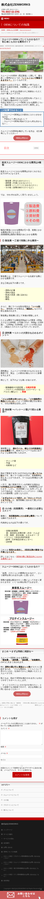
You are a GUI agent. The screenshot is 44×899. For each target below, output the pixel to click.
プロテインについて (11, 805)
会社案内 (6, 843)
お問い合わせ (8, 847)
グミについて (8, 790)
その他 (6, 800)
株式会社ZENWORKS (15, 4)
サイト (3, 760)
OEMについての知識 (10, 852)
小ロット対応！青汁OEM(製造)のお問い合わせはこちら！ (21, 869)
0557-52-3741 (13, 11)
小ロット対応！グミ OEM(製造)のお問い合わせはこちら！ (21, 875)
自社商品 (6, 880)
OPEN (36, 148)
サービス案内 (8, 834)
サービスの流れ (9, 839)
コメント (5, 728)
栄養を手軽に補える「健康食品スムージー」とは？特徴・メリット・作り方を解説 (11, 705)
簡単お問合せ (22, 138)
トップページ (8, 830)
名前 (3, 747)
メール (4, 753)
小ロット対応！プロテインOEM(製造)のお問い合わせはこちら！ (22, 857)
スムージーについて (11, 795)
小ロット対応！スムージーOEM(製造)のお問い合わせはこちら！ (22, 863)
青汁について (8, 810)
